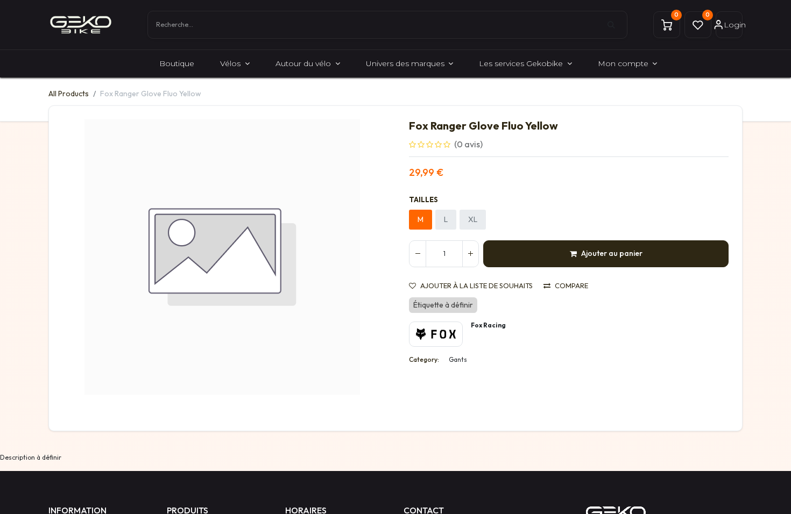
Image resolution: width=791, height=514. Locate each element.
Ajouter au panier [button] (611, 253)
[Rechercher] (617, 24)
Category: (424, 359)
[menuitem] (176, 63)
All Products (68, 93)
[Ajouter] (470, 254)
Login (733, 25)
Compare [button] (571, 285)
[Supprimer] (417, 254)
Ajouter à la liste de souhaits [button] (476, 285)
